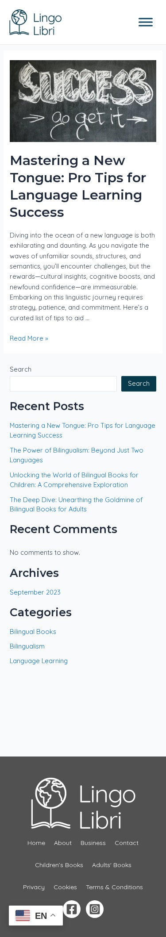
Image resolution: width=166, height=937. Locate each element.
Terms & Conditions (114, 887)
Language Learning (39, 661)
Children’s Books (59, 865)
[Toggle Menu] (146, 22)
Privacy (34, 887)
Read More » (29, 338)
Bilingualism (27, 646)
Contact (127, 843)
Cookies (65, 887)
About (63, 843)
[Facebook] (72, 909)
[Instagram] (95, 909)
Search (20, 369)
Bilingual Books (33, 631)
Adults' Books (111, 865)
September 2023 (35, 592)
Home (36, 843)
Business (93, 843)
